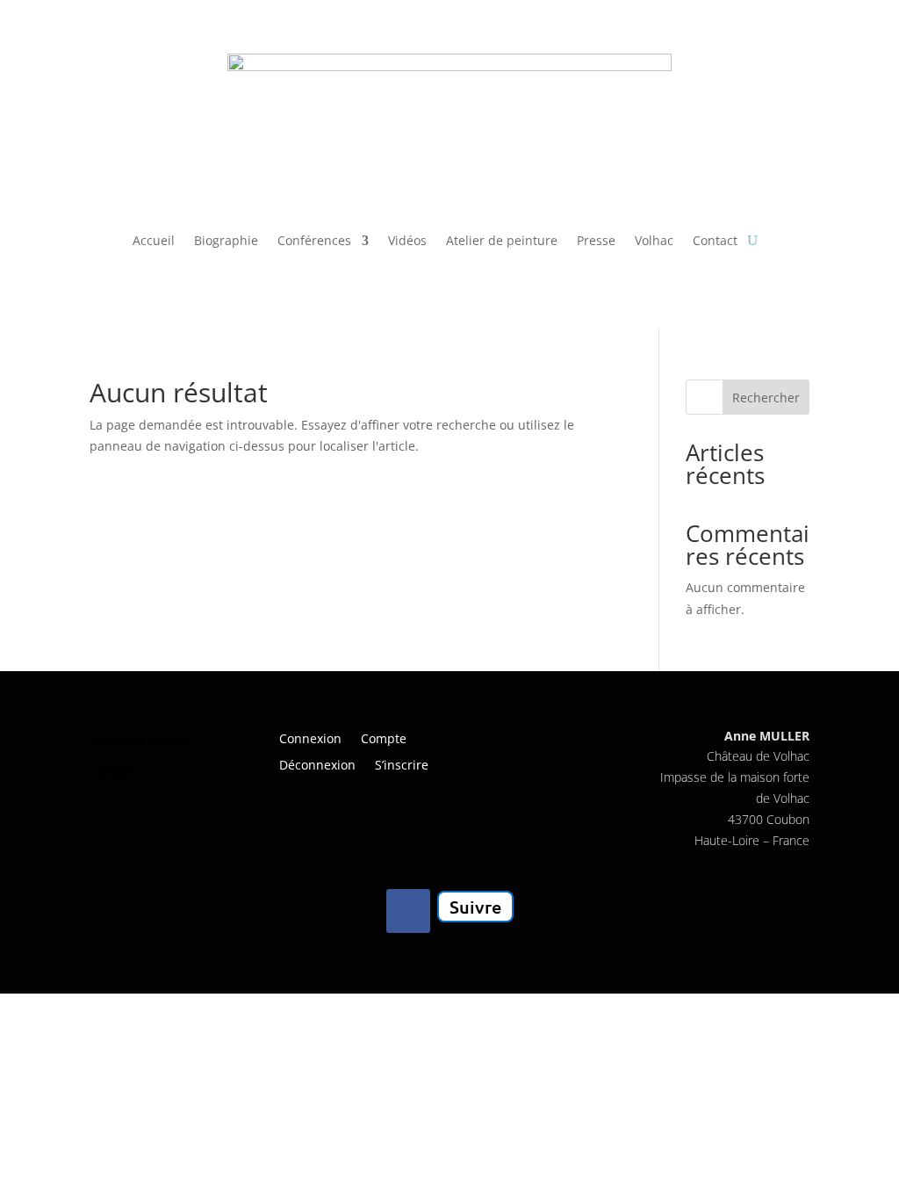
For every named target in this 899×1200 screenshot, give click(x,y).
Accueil (154, 240)
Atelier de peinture (501, 240)
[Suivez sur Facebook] (408, 911)
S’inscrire (401, 766)
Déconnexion (317, 766)
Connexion (310, 740)
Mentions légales (140, 741)
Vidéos (407, 240)
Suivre (475, 906)
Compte (383, 740)
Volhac (654, 240)
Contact (715, 240)
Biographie (226, 240)
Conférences (314, 240)
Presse (596, 240)
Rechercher (766, 397)
